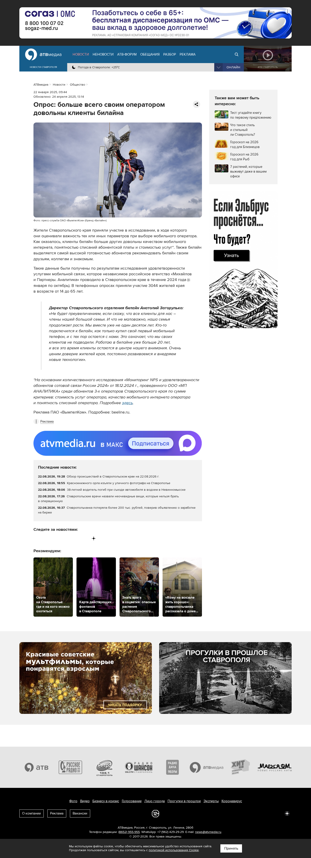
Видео (85, 801)
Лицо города (154, 801)
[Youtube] (75, 538)
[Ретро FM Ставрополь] (104, 767)
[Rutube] (84, 538)
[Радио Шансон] (139, 767)
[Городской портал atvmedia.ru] (207, 767)
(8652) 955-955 (129, 832)
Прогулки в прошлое (184, 801)
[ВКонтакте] (37, 538)
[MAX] (65, 538)
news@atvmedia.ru (208, 832)
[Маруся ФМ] (275, 767)
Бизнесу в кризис (105, 801)
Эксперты (211, 801)
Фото (73, 801)
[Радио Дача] (173, 767)
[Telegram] (46, 538)
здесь (127, 402)
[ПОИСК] (236, 54)
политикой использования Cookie (174, 850)
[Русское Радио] (71, 767)
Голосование (132, 801)
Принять (231, 848)
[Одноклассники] (56, 538)
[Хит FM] (241, 767)
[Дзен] (93, 538)
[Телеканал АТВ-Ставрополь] (36, 767)
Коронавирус (232, 801)
